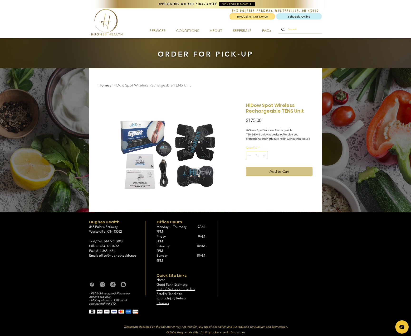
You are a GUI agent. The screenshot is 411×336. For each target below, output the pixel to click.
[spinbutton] (257, 155)
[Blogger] (123, 284)
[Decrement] (249, 155)
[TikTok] (113, 284)
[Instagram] (102, 284)
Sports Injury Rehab (171, 298)
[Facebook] (92, 284)
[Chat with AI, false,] (402, 327)
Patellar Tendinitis (169, 294)
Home (103, 85)
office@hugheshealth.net (117, 255)
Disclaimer (237, 332)
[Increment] (264, 155)
